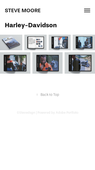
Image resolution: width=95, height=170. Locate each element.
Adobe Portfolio (67, 112)
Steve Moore (23, 10)
